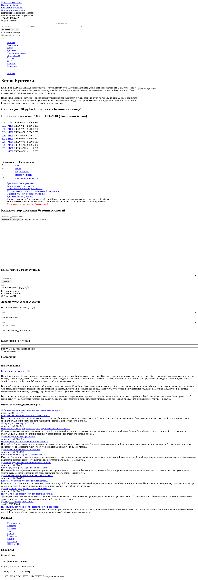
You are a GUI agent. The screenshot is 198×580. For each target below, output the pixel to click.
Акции (10, 539)
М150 (10, 129)
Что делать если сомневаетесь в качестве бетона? (25, 415)
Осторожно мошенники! (13, 10)
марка (18, 168)
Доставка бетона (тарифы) (20, 196)
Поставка (11, 528)
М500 (10, 151)
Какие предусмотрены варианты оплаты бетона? (25, 467)
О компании (13, 45)
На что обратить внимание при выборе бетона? (24, 441)
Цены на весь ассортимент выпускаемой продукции (33, 191)
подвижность (22, 171)
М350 (10, 142)
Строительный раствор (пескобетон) (25, 188)
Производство (14, 523)
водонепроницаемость (26, 178)
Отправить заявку (10, 30)
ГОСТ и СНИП (14, 544)
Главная (11, 42)
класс (18, 165)
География (12, 536)
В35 (4, 148)
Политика (12, 541)
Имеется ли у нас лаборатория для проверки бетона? (27, 494)
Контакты (12, 66)
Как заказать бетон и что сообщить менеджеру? (24, 480)
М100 (10, 126)
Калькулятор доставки (12, 7)
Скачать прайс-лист (11, 5)
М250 (10, 135)
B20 (4, 135)
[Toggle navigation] (2, 38)
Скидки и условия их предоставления (25, 194)
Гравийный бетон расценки (20, 183)
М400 (10, 145)
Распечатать (7, 371)
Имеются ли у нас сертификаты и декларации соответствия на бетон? (35, 428)
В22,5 (4, 138)
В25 (4, 142)
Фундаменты (13, 55)
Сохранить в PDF (22, 371)
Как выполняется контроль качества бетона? (23, 454)
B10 (4, 129)
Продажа (11, 526)
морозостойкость (23, 175)
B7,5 (4, 126)
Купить (10, 533)
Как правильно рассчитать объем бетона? (27, 204)
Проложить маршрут (11, 220)
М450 (10, 148)
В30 (4, 145)
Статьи (10, 58)
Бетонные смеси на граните (20, 186)
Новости (11, 63)
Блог (9, 61)
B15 (4, 132)
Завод (10, 531)
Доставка (11, 50)
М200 (10, 132)
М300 (10, 138)
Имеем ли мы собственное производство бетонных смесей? (30, 507)
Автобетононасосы (16, 53)
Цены (10, 47)
